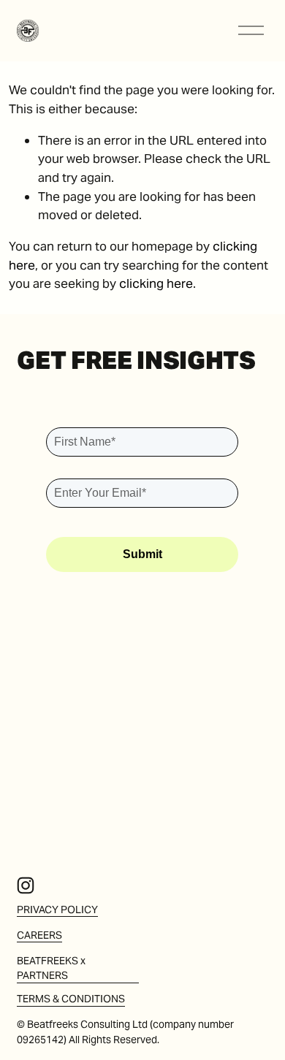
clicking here (156, 283)
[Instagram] (25, 885)
